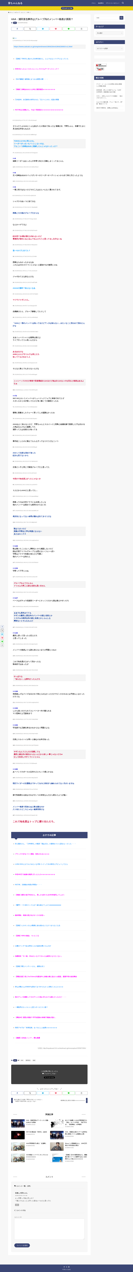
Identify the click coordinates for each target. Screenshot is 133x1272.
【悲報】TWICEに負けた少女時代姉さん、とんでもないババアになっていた (41, 59)
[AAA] (15, 38)
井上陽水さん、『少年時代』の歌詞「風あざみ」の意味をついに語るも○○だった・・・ (45, 844)
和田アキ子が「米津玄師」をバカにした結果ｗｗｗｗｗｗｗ (36, 1027)
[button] (17, 29)
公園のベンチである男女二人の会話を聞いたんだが (33, 946)
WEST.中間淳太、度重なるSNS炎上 (107, 108)
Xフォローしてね (67, 8)
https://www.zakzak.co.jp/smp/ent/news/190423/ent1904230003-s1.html (43, 47)
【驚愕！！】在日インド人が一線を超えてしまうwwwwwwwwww (38, 905)
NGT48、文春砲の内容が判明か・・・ (28, 884)
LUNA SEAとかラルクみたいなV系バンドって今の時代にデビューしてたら (41, 864)
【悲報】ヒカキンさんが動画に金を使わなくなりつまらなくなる (37, 925)
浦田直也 (28, 1060)
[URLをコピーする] (81, 29)
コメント (18, 1217)
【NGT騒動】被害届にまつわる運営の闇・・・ (31, 79)
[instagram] (69, 1267)
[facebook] (64, 1267)
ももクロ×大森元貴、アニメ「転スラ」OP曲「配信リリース (109, 103)
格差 (34, 1060)
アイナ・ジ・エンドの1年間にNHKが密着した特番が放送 (109, 85)
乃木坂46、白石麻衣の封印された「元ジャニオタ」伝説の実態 (37, 99)
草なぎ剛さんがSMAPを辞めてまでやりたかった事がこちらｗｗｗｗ (39, 987)
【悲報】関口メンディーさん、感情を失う (30, 966)
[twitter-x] (66, 1267)
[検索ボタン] (123, 3)
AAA (15, 22)
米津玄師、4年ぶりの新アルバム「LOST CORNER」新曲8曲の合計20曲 (108, 91)
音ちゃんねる (15, 3)
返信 (17, 1205)
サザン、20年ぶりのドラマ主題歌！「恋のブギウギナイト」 (109, 97)
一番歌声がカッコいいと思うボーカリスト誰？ (31, 1007)
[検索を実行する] (121, 18)
